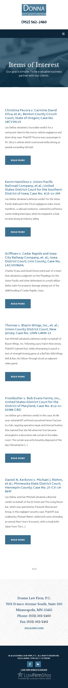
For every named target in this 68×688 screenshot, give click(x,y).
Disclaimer (23, 658)
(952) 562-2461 (37, 622)
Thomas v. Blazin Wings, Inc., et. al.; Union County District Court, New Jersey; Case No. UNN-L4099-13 (32, 329)
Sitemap (46, 658)
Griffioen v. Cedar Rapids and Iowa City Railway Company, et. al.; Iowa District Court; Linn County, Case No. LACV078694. (33, 259)
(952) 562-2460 (34, 22)
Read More (18, 160)
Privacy (35, 658)
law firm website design (34, 670)
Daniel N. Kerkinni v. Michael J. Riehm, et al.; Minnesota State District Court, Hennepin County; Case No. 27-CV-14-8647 (34, 486)
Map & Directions (34, 628)
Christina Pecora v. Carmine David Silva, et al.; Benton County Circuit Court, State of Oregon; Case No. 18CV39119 (31, 116)
